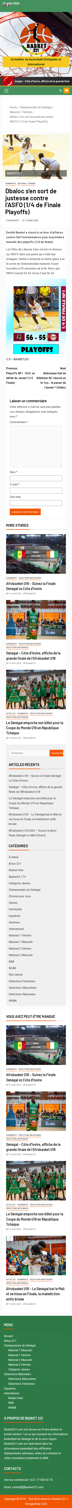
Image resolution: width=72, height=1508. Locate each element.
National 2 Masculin (21, 955)
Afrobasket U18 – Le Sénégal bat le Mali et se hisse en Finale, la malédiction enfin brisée (35, 819)
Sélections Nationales (17, 647)
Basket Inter (16, 870)
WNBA (13, 1000)
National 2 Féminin (20, 948)
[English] (4, 5)
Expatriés (14, 916)
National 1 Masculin (21, 942)
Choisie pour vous (20, 896)
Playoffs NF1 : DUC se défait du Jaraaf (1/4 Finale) (20, 375)
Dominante (10, 184)
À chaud (13, 857)
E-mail (14, 484)
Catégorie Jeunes (19, 883)
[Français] (7, 5)
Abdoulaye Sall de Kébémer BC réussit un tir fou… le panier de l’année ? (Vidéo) (51, 378)
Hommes (14, 922)
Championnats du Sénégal (24, 889)
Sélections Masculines (30, 578)
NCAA (12, 968)
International (16, 929)
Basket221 (14, 220)
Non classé (16, 974)
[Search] (60, 90)
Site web (15, 497)
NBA (11, 961)
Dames (13, 902)
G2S (44, 1504)
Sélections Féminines (22, 981)
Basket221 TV (17, 876)
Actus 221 (11, 714)
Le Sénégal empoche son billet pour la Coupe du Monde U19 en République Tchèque (34, 727)
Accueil (8, 1336)
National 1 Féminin (26, 184)
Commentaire (19, 422)
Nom (13, 472)
